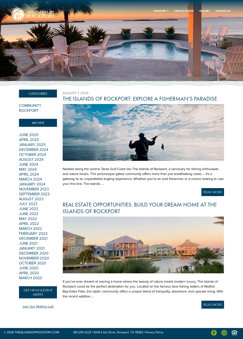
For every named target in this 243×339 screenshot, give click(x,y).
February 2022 (33, 233)
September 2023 (34, 194)
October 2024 (32, 154)
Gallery (204, 11)
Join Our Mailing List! (38, 306)
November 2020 (34, 258)
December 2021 (33, 238)
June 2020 (28, 268)
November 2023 (34, 189)
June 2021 (28, 243)
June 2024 (28, 164)
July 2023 (28, 204)
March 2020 (30, 278)
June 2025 (28, 135)
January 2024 (32, 184)
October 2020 (32, 263)
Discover (160, 11)
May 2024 (28, 169)
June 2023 (28, 209)
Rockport (29, 110)
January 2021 (32, 248)
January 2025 (32, 145)
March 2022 (30, 228)
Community (30, 105)
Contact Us (222, 11)
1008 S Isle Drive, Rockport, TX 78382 (118, 332)
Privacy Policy (154, 332)
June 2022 (28, 214)
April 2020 (29, 273)
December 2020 (33, 253)
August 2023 (31, 199)
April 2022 (29, 224)
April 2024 (29, 174)
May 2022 (28, 219)
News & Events (184, 11)
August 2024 (31, 159)
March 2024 (30, 179)
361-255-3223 (82, 332)
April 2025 (29, 140)
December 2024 (33, 149)
